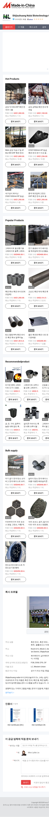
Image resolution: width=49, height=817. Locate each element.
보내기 (26, 763)
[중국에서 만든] (19, 5)
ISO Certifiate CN (38, 705)
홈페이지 (9, 27)
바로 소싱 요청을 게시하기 (33, 767)
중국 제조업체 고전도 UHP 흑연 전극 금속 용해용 (38, 176)
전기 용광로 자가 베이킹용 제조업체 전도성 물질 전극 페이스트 (38, 231)
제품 (22, 27)
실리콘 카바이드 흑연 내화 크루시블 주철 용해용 (31, 407)
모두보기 (9, 673)
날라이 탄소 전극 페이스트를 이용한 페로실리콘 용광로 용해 (38, 462)
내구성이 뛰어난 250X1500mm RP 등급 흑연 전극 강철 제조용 (15, 176)
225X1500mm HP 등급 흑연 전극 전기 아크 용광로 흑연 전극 (38, 133)
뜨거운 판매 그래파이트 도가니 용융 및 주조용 (13, 368)
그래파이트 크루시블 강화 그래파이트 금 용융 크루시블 (31, 368)
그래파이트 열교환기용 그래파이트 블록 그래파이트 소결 (14, 231)
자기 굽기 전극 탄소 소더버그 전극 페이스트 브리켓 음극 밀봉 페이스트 (15, 462)
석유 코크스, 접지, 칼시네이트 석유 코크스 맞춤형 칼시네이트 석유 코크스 (38, 505)
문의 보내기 (15, 102)
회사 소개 (33, 27)
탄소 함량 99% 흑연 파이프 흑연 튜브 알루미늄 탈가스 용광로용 (15, 318)
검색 (44, 27)
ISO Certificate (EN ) (16, 705)
